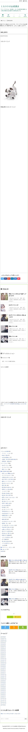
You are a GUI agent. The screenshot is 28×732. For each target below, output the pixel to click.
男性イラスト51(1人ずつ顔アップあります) (10, 713)
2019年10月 (3, 663)
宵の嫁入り (4, 507)
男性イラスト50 (13, 326)
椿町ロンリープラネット (7, 481)
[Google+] (8, 278)
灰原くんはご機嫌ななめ (7, 473)
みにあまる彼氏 (5, 505)
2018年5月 (3, 689)
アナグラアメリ (5, 517)
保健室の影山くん (6, 515)
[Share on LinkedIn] (12, 278)
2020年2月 (3, 655)
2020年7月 (3, 647)
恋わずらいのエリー (6, 483)
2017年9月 (3, 705)
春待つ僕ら (4, 485)
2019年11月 (3, 661)
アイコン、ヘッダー (6, 453)
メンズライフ (5, 491)
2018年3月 (3, 693)
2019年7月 (3, 669)
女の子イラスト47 (13, 305)
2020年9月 (3, 643)
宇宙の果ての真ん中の (7, 527)
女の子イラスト (5, 465)
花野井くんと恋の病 (6, 489)
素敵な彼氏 (4, 519)
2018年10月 (3, 679)
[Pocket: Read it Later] (18, 278)
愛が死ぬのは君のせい (7, 487)
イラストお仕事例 (5, 451)
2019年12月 (3, 659)
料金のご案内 (5, 455)
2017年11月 (3, 701)
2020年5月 (3, 649)
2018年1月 (3, 697)
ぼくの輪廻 (4, 539)
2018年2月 (3, 695)
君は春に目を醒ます (6, 493)
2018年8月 (3, 683)
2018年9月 (3, 681)
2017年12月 (3, 699)
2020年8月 (3, 645)
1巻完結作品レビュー (6, 511)
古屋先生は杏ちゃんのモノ (8, 477)
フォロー (18, 616)
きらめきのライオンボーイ (8, 521)
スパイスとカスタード (7, 475)
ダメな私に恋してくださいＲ (8, 525)
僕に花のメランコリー (7, 501)
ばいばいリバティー (6, 509)
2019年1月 (3, 673)
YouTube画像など (6, 457)
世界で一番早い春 (6, 503)
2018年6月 (3, 687)
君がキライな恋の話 (6, 531)
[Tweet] (2, 278)
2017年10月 (3, 703)
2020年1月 (3, 657)
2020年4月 (3, 651)
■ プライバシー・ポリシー (7, 547)
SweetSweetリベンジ (7, 513)
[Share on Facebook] (5, 278)
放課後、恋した (5, 523)
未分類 (2, 551)
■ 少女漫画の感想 (5, 471)
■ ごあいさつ (4, 549)
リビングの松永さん (6, 537)
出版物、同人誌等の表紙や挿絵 (9, 459)
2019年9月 (3, 665)
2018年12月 (3, 675)
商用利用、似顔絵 (6, 461)
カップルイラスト (6, 467)
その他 (3, 545)
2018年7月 (3, 685)
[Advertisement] (14, 62)
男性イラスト (5, 469)
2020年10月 (3, 641)
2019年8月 (3, 667)
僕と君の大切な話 (6, 541)
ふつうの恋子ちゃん (6, 543)
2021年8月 (3, 637)
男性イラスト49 (13, 336)
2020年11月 (3, 639)
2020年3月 (3, 653)
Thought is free (22, 728)
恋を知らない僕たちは (7, 533)
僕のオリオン (5, 499)
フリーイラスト (4, 463)
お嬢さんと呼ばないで (7, 529)
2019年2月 (3, 671)
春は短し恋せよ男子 (6, 495)
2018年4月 (3, 691)
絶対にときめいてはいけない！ (9, 497)
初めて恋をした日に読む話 (8, 479)
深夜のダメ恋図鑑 (6, 535)
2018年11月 (3, 677)
